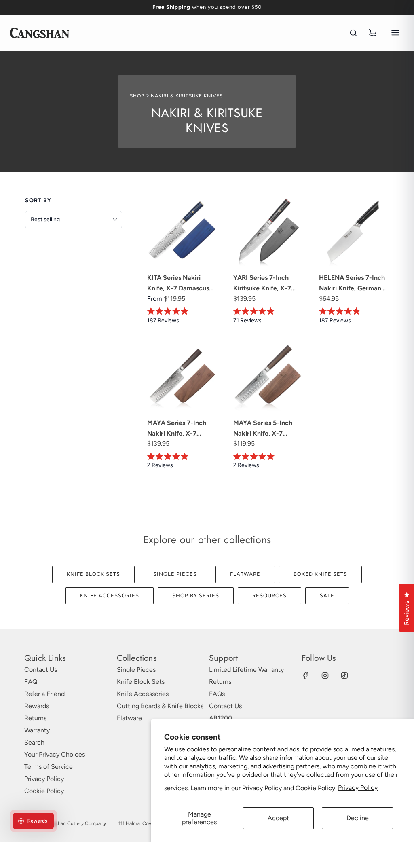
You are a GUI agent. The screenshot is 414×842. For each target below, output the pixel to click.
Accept (278, 818)
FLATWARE (245, 574)
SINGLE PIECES (175, 574)
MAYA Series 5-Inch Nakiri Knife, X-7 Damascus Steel (262, 428)
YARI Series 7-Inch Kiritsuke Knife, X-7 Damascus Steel (262, 283)
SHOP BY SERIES (195, 595)
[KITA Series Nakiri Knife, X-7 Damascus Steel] (182, 232)
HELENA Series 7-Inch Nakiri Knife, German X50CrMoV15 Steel (352, 283)
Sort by (38, 200)
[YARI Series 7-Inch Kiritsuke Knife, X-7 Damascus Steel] (268, 232)
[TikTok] (344, 675)
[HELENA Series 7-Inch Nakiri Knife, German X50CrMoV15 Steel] (354, 232)
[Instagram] (325, 675)
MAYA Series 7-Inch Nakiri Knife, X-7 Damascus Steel (176, 428)
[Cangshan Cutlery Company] (39, 33)
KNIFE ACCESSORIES (109, 595)
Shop (137, 96)
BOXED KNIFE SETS (320, 574)
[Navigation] (395, 33)
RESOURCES (269, 595)
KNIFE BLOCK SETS (93, 574)
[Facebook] (306, 675)
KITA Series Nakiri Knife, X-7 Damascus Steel (178, 283)
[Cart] (373, 33)
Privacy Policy (358, 787)
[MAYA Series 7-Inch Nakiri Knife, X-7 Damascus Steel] (182, 376)
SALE (327, 595)
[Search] (353, 33)
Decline (357, 818)
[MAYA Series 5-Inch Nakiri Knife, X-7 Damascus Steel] (268, 376)
